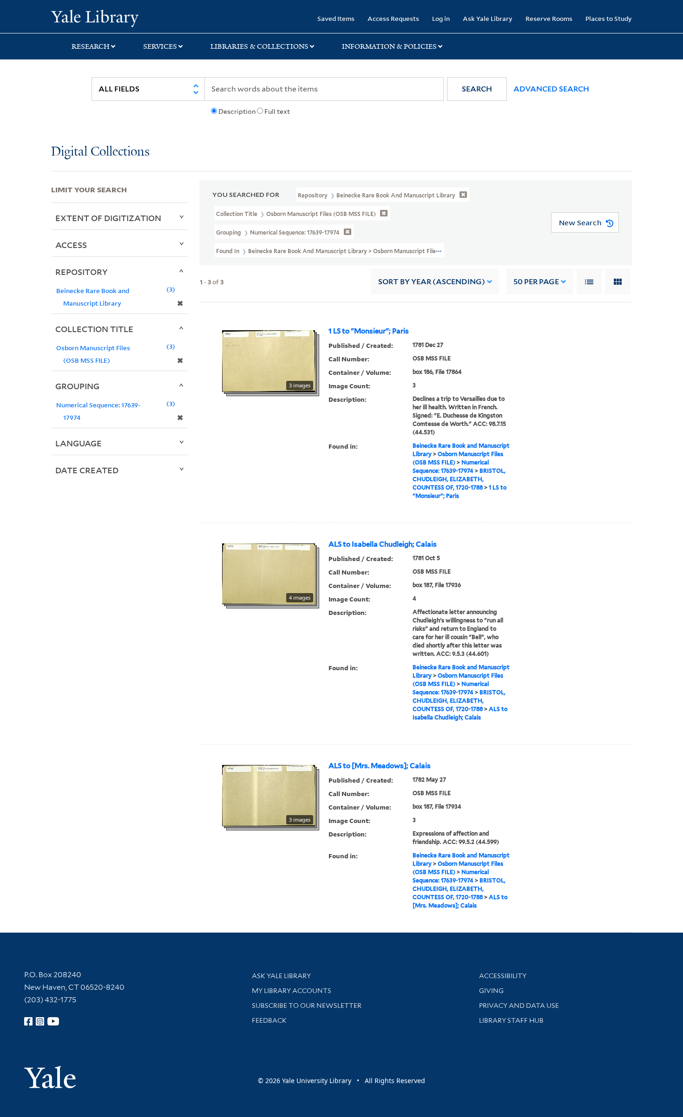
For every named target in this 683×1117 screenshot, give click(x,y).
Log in (441, 18)
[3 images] (268, 360)
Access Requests (393, 18)
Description (237, 111)
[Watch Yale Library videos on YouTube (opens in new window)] (53, 1021)
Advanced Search (551, 89)
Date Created (86, 470)
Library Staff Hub (511, 1020)
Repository (81, 271)
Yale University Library (94, 17)
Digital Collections (100, 152)
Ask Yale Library (487, 18)
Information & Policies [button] (389, 46)
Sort (431, 281)
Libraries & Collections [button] (259, 46)
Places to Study (608, 18)
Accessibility (502, 976)
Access (71, 244)
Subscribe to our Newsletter (306, 1005)
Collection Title (94, 328)
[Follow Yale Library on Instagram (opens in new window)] (40, 1021)
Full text (277, 111)
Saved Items (336, 18)
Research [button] (91, 46)
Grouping (77, 386)
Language (78, 443)
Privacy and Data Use (519, 1005)
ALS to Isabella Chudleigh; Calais (382, 544)
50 (536, 281)
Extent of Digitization (108, 217)
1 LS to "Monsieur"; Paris (368, 331)
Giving (491, 990)
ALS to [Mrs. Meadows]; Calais (379, 766)
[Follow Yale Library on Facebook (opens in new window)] (28, 1021)
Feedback (269, 1020)
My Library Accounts (291, 990)
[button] (477, 89)
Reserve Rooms (548, 18)
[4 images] (268, 573)
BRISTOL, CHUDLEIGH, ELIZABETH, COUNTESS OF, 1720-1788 (459, 479)
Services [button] (160, 46)
